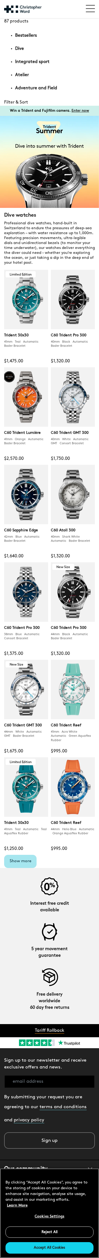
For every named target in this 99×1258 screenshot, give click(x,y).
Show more (20, 861)
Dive (19, 49)
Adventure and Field (36, 88)
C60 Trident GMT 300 (70, 433)
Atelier (22, 75)
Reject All (49, 1232)
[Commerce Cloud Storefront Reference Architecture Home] (23, 9)
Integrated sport (32, 62)
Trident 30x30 (16, 335)
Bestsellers (26, 35)
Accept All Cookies (49, 1248)
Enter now (80, 111)
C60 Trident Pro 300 (68, 335)
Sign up (50, 1140)
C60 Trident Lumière (22, 433)
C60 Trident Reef (66, 725)
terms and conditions (63, 1107)
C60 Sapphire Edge (21, 530)
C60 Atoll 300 (63, 530)
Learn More (17, 1205)
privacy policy (29, 1120)
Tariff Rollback (49, 1030)
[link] (49, 102)
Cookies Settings (49, 1216)
